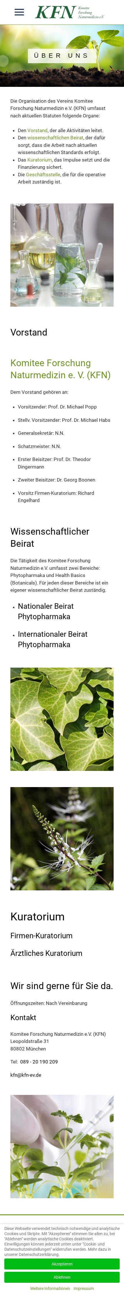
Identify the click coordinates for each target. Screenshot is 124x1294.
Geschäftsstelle (43, 174)
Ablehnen (62, 1277)
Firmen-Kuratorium (41, 935)
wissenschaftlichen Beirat (55, 138)
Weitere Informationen (50, 1288)
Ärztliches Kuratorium (46, 953)
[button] (19, 12)
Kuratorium (39, 160)
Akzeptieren (62, 1264)
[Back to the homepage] (71, 12)
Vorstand (37, 130)
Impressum (84, 1288)
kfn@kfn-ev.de (26, 1075)
